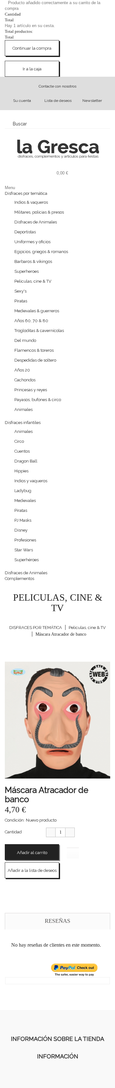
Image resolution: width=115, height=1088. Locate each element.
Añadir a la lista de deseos (32, 870)
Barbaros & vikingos (33, 261)
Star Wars (23, 550)
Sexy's (20, 291)
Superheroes (26, 271)
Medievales (25, 500)
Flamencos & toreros (34, 350)
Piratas (20, 301)
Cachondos (24, 380)
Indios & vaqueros (31, 202)
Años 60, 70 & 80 (31, 320)
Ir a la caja (32, 69)
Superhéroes (26, 559)
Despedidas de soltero (35, 360)
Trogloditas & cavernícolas (39, 330)
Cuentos (22, 451)
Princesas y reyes (30, 389)
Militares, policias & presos (39, 212)
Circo (19, 441)
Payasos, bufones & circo (37, 399)
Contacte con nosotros (57, 86)
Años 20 (22, 370)
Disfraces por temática (26, 193)
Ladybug (22, 490)
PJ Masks (22, 520)
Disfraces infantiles (23, 422)
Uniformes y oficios (32, 241)
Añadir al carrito (32, 852)
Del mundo (25, 340)
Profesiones (25, 540)
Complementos (19, 578)
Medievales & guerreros (36, 310)
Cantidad (13, 832)
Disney (20, 530)
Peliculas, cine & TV (32, 281)
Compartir (10, 885)
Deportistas (25, 232)
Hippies (21, 471)
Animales (23, 409)
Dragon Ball (25, 461)
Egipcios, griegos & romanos (41, 251)
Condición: (15, 820)
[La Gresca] (57, 148)
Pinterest (23, 885)
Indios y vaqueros (30, 480)
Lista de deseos (58, 100)
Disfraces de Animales (35, 222)
